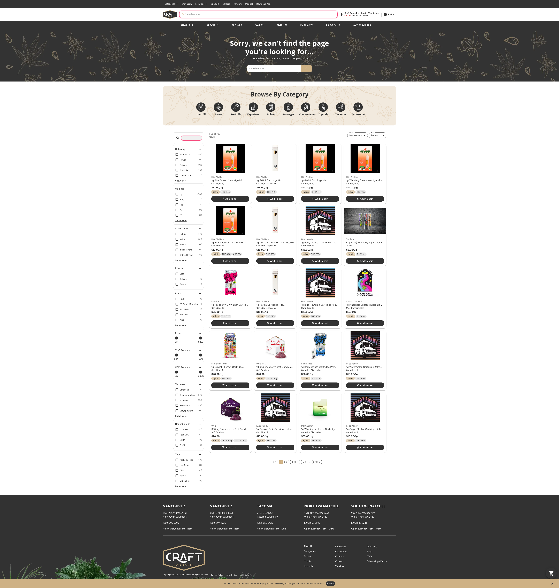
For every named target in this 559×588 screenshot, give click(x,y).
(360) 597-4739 (218, 522)
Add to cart (232, 198)
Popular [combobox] (375, 135)
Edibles (282, 25)
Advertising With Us (377, 561)
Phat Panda (216, 301)
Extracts (307, 25)
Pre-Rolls (333, 25)
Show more (181, 180)
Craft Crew (187, 3)
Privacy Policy (217, 575)
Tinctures (340, 114)
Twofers (350, 239)
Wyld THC (261, 363)
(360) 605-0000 (171, 522)
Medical (249, 3)
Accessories (362, 25)
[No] (552, 584)
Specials (215, 3)
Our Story (372, 547)
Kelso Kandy (307, 239)
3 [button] (292, 462)
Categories (170, 3)
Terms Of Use (231, 575)
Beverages (288, 114)
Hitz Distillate (217, 177)
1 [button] (281, 462)
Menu (351, 132)
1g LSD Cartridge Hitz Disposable (275, 242)
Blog (369, 552)
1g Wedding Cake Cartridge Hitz (364, 180)
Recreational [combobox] (356, 135)
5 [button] (303, 462)
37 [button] (314, 462)
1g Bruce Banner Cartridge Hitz (228, 242)
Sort (372, 132)
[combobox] (260, 14)
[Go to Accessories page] (358, 107)
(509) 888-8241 (359, 522)
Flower (237, 25)
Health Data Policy (247, 575)
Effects (307, 561)
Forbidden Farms (219, 363)
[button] (368, 14)
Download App (263, 3)
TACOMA (264, 506)
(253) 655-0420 (265, 522)
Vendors (238, 3)
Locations (200, 3)
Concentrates (307, 114)
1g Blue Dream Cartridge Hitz (227, 180)
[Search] (306, 68)
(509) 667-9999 (312, 522)
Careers (226, 3)
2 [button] (286, 462)
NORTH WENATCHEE (321, 506)
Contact (339, 557)
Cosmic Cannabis (354, 301)
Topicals (323, 114)
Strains (307, 556)
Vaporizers (253, 114)
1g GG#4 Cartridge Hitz (314, 180)
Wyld (213, 426)
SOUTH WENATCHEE (368, 506)
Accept (330, 583)
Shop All (187, 25)
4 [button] (297, 462)
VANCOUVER (174, 506)
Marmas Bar (307, 426)
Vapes (259, 25)
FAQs (369, 557)
